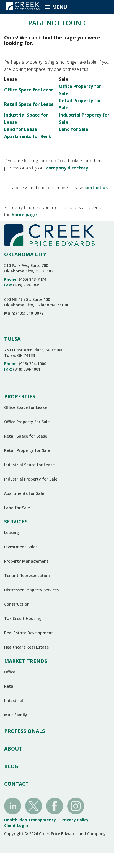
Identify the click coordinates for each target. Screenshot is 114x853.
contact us (96, 188)
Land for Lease (20, 129)
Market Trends (25, 661)
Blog (11, 766)
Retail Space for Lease (29, 104)
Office (9, 671)
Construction (17, 604)
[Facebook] (54, 805)
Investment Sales (20, 546)
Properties (19, 396)
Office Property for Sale (27, 421)
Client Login (16, 825)
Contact (16, 784)
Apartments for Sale (24, 493)
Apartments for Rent (27, 136)
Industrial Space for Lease (29, 464)
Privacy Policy (75, 819)
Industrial (13, 700)
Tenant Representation (27, 575)
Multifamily (15, 714)
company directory (67, 168)
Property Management (26, 561)
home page (24, 215)
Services (15, 521)
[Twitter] (33, 805)
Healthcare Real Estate (26, 647)
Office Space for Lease (29, 90)
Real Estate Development (28, 632)
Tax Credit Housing (23, 618)
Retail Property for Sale (27, 450)
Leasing (11, 532)
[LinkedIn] (12, 805)
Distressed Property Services (31, 589)
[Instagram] (75, 805)
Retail (9, 686)
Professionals (24, 731)
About (13, 748)
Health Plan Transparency (30, 819)
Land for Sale (73, 129)
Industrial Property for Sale (30, 479)
